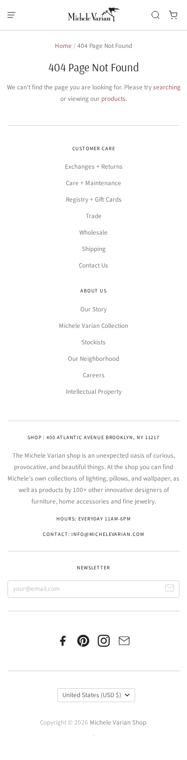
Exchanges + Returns (94, 166)
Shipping (94, 249)
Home (63, 45)
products (113, 98)
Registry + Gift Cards (94, 199)
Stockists (93, 342)
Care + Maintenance (93, 183)
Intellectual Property (94, 391)
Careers (94, 375)
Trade (94, 216)
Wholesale (93, 232)
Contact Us (93, 265)
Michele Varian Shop (118, 722)
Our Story (93, 309)
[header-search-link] (156, 15)
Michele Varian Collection (93, 325)
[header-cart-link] (173, 15)
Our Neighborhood (93, 358)
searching (167, 87)
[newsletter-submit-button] (170, 589)
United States (91, 695)
